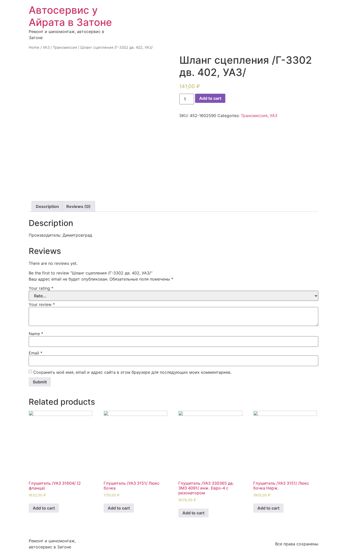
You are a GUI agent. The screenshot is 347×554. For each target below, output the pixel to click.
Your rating (41, 288)
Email (35, 353)
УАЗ (46, 47)
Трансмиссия (65, 47)
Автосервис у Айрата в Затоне (70, 16)
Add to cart (210, 98)
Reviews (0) (78, 206)
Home (34, 47)
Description (47, 206)
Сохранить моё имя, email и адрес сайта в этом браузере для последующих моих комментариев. (132, 372)
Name (36, 334)
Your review (42, 304)
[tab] (47, 206)
